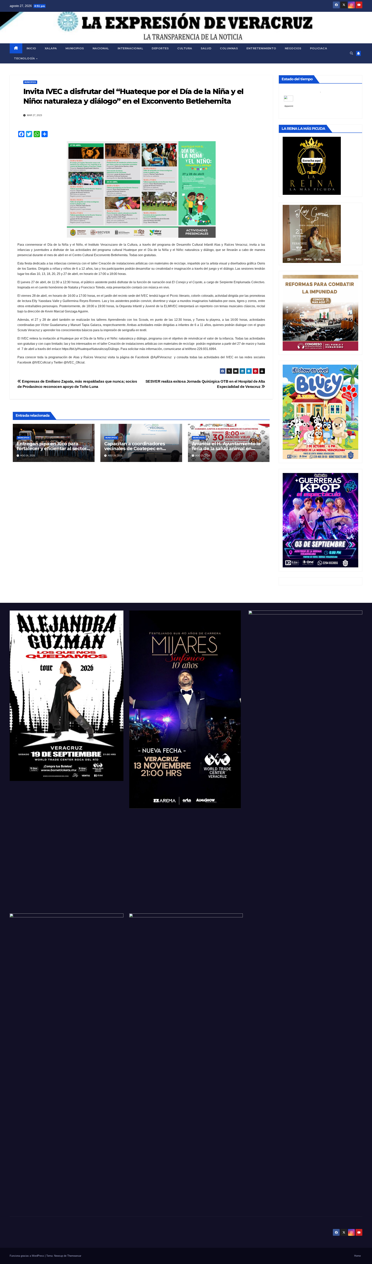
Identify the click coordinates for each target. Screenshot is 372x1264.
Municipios (74, 48)
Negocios (293, 48)
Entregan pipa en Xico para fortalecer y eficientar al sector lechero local (51, 448)
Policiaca (318, 48)
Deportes (160, 48)
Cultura (184, 48)
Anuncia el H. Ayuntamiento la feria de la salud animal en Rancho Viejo (226, 448)
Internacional (130, 48)
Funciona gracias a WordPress (27, 1255)
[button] (351, 53)
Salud (206, 48)
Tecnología (25, 58)
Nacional (101, 48)
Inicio (31, 48)
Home (357, 1255)
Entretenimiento (261, 48)
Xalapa (51, 48)
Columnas (229, 48)
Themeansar (74, 1255)
